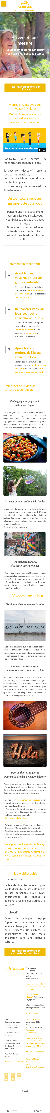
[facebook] (6, 1075)
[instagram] (19, 1075)
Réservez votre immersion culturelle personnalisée (25, 952)
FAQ (28, 1064)
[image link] (25, 4)
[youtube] (6, 1079)
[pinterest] (13, 1079)
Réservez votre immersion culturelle (25, 88)
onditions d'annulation (36, 1067)
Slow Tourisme (32, 1013)
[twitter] (13, 1075)
